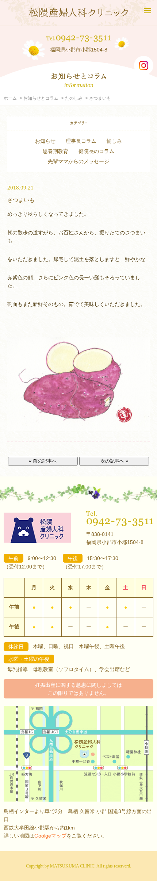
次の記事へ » (114, 461)
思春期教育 (55, 151)
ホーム (10, 98)
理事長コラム (81, 141)
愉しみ (114, 141)
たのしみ (74, 98)
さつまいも (21, 200)
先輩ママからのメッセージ (78, 161)
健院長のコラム (96, 151)
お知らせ (45, 141)
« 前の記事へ (43, 461)
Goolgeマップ (50, 836)
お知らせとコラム (40, 98)
